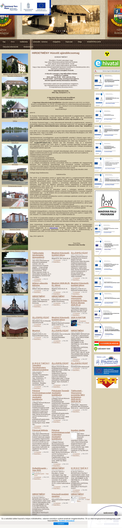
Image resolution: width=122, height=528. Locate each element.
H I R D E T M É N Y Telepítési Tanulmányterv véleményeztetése (40, 366)
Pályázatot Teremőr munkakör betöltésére (60, 393)
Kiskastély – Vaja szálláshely (15, 98)
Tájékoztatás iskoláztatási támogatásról (38, 255)
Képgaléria (56, 42)
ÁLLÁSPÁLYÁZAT (79, 253)
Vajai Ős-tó (14, 143)
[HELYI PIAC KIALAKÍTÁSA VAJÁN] (107, 305)
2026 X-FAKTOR (78, 318)
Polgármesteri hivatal (15, 186)
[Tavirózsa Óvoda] (15, 228)
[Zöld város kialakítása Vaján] (107, 290)
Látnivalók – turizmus (40, 42)
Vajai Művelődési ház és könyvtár (15, 273)
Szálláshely (24, 42)
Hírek (13, 42)
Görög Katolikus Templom (15, 338)
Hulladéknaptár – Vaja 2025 (40, 469)
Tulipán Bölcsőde (15, 208)
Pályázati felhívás (40, 430)
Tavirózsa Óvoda (15, 229)
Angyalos (15, 164)
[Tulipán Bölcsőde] (15, 206)
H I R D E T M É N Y (79, 468)
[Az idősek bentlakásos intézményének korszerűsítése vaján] (107, 321)
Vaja (4, 42)
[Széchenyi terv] (107, 352)
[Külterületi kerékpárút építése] (107, 338)
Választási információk (10, 47)
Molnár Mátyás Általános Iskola (15, 251)
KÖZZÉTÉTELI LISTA (94, 42)
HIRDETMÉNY (38, 296)
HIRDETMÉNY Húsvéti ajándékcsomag (55, 52)
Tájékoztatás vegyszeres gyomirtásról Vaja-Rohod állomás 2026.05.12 (79, 300)
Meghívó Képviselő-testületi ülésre (61, 254)
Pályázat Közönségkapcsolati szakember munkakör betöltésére (41, 395)
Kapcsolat (69, 42)
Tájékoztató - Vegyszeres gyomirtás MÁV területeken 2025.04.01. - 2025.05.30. (78, 396)
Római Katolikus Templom (14, 316)
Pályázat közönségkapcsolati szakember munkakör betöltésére (61, 434)
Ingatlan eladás (78, 430)
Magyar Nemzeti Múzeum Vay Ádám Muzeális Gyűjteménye (15, 75)
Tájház (15, 121)
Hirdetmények (28, 47)
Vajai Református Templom (15, 294)
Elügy (80, 42)
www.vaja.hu (54, 228)
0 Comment (37, 279)
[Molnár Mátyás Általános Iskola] (15, 249)
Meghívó (36, 331)
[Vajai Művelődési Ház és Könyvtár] (15, 293)
